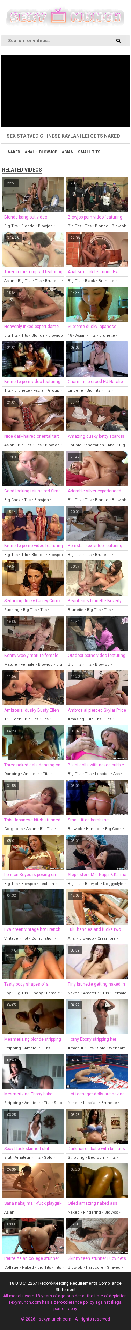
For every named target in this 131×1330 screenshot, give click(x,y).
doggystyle (113, 883)
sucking (12, 609)
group (53, 390)
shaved (114, 1267)
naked (14, 152)
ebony (37, 993)
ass (116, 774)
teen (16, 719)
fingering (92, 1212)
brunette (53, 280)
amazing (76, 719)
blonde (28, 226)
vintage (11, 938)
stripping (12, 1048)
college (11, 1267)
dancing (12, 774)
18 (70, 335)
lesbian (102, 774)
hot (25, 938)
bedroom (96, 1157)
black (90, 280)
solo (101, 1048)
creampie (106, 938)
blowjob (48, 152)
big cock (12, 500)
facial (39, 390)
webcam (117, 1048)
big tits (11, 226)
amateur (31, 774)
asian (67, 152)
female (28, 664)
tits (88, 226)
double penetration (86, 445)
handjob (94, 829)
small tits (89, 152)
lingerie (75, 390)
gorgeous (13, 829)
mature (10, 664)
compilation (42, 938)
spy (7, 993)
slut (7, 1157)
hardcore (94, 1267)
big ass (111, 1212)
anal (30, 152)
